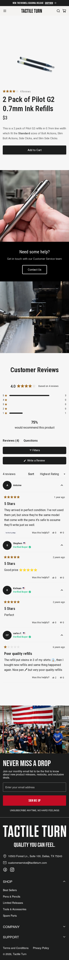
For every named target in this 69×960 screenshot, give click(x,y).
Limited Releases (13, 902)
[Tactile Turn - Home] (31, 11)
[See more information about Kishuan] (61, 590)
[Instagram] (12, 869)
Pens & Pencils (11, 896)
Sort (31, 474)
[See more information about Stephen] (61, 545)
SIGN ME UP (35, 800)
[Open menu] (5, 11)
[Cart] (64, 11)
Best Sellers (10, 890)
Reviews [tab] (11, 441)
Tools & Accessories (14, 909)
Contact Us (34, 269)
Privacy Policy (41, 948)
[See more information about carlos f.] (61, 635)
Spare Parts (10, 915)
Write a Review (40, 461)
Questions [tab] (31, 441)
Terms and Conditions (16, 948)
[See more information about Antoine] (61, 485)
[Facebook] (5, 869)
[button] (17, 91)
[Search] (58, 11)
